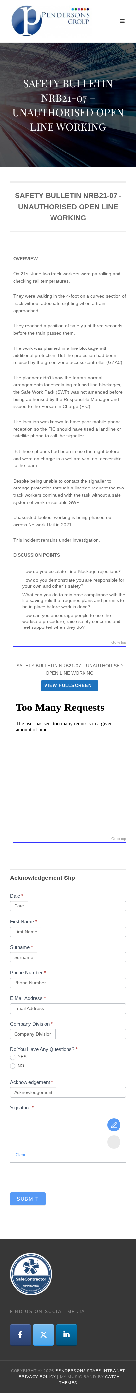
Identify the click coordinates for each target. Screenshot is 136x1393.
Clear (20, 1154)
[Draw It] (113, 1124)
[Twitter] (43, 1335)
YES (22, 1056)
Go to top (118, 642)
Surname (21, 947)
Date (16, 896)
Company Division (31, 1024)
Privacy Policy (37, 1376)
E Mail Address (28, 998)
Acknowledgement (31, 1082)
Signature (22, 1107)
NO (20, 1065)
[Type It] (113, 1142)
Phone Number (28, 972)
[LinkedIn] (66, 1335)
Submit (28, 1199)
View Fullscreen (68, 685)
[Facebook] (20, 1335)
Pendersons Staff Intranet (90, 1370)
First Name (23, 921)
